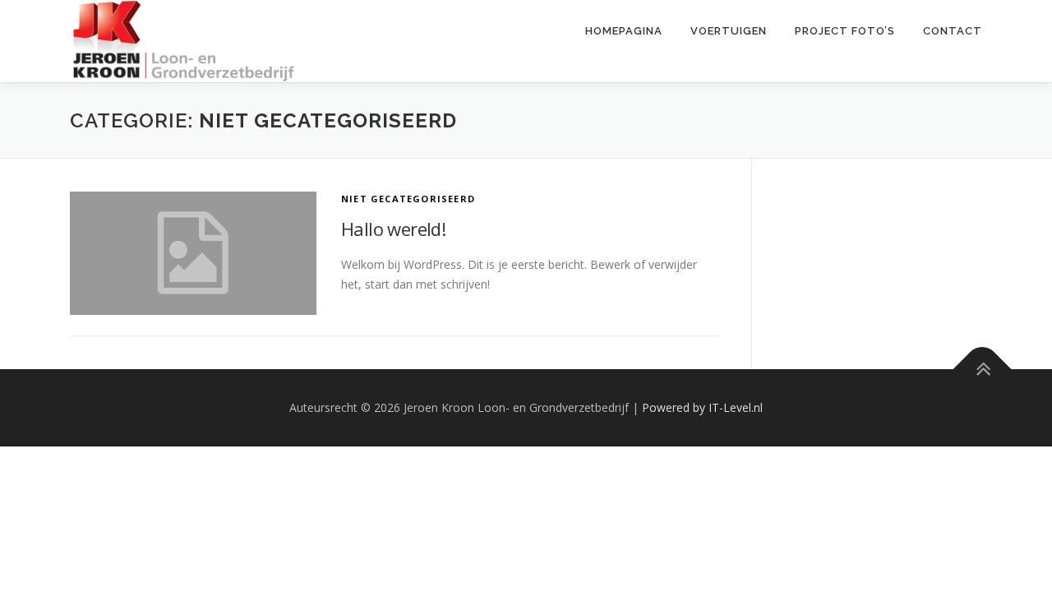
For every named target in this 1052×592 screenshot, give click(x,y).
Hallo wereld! (393, 228)
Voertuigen (728, 31)
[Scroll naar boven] (982, 369)
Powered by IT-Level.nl (702, 407)
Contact (952, 31)
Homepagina (623, 31)
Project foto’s (845, 31)
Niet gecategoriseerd (408, 198)
